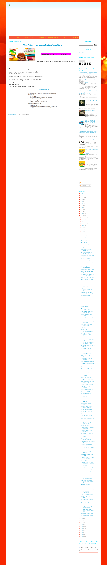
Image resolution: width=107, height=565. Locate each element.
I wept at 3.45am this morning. (88, 240)
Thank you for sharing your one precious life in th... (87, 506)
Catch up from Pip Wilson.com (87, 282)
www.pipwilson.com (42, 89)
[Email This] (22, 114)
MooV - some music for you (87, 384)
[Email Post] (19, 114)
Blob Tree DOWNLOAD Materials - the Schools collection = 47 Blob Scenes (91, 121)
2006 (82, 530)
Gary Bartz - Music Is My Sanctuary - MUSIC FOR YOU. (87, 339)
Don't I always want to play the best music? (87, 312)
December (84, 217)
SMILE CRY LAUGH (85, 391)
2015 (82, 211)
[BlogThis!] (24, 114)
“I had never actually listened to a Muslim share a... (87, 458)
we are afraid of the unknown (87, 469)
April (83, 233)
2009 (82, 524)
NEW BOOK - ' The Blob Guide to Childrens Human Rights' (45, 37)
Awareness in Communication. (88, 473)
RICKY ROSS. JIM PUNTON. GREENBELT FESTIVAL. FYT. (87, 335)
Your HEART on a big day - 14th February (87, 243)
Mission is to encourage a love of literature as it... (87, 309)
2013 (82, 215)
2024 (82, 193)
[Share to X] (25, 114)
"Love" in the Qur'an (85, 299)
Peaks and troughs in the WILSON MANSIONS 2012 (87, 503)
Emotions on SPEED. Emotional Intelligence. (86, 259)
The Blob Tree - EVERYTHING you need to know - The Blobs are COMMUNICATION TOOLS (91, 151)
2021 (82, 199)
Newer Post (12, 122)
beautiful (86, 366)
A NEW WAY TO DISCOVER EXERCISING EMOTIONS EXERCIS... (87, 464)
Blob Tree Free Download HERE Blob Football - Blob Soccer (91, 81)
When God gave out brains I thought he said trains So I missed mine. (91, 102)
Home (43, 122)
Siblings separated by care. (87, 513)
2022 (82, 197)
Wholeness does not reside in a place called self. (88, 303)
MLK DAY (83, 327)
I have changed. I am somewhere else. (85, 266)
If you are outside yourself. (87, 515)
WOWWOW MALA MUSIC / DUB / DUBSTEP (87, 285)
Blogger (66, 561)
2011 (82, 520)
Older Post (72, 122)
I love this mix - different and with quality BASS (87, 275)
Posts (82, 182)
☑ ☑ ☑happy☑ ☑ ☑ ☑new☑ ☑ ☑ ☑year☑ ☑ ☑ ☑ (87, 510)
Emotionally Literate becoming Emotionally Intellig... (87, 364)
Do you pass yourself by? (86, 389)
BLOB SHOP (75, 37)
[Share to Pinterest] (28, 114)
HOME (12, 37)
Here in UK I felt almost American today (86, 325)
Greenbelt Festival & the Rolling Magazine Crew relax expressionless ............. (88, 73)
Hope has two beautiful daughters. (86, 387)
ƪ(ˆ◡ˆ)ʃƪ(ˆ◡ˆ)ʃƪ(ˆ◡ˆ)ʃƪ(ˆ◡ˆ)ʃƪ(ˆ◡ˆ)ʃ (87, 422)
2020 (82, 201)
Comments (83, 185)
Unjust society (84, 329)
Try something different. (86, 409)
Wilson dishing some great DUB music (87, 280)
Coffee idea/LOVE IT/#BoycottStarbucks (86, 477)
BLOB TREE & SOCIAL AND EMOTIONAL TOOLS (87, 343)
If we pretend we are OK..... (87, 411)
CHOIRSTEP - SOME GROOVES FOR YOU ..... (87, 349)
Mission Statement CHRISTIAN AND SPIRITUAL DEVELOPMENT (87, 491)
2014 (82, 213)
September (84, 223)
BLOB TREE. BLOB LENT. (87, 331)
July (83, 227)
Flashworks (56, 561)
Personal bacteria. (85, 264)
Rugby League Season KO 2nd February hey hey (87, 315)
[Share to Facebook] (27, 114)
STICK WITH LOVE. (85, 301)
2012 (82, 518)
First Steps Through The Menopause (86, 416)
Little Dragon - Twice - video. (87, 269)
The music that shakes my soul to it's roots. (87, 445)
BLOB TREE (65, 37)
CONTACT (26, 37)
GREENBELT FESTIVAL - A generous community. (87, 394)
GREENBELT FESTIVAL (86, 372)
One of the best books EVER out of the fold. (87, 448)
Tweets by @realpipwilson (84, 174)
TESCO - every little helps (87, 379)
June (83, 229)
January (84, 239)
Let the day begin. (85, 425)
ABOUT (19, 37)
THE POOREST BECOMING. (87, 494)
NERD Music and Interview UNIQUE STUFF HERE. (87, 407)
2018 (82, 205)
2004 (82, 534)
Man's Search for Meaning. (87, 467)
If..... (82, 413)
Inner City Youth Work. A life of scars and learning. (87, 256)
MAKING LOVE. (84, 488)
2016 (82, 209)
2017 (82, 207)
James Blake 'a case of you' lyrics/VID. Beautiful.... (87, 439)
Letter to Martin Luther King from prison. (87, 321)
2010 (82, 522)
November (84, 219)
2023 (82, 195)
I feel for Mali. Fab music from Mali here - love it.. (87, 293)
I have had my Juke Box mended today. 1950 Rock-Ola (87, 481)
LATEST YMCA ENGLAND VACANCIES (86, 250)
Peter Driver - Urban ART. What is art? (87, 359)
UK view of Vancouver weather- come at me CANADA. (86, 289)
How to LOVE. (84, 460)
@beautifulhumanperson (84, 52)
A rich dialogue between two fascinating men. (87, 382)
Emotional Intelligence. (86, 377)
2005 (82, 532)
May (83, 231)
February (84, 237)
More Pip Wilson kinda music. (87, 475)
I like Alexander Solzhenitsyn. (87, 361)
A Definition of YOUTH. (86, 471)
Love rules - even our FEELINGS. (86, 400)
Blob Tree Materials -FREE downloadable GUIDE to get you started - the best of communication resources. (88, 92)
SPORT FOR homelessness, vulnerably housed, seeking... (87, 435)
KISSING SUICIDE (85, 306)
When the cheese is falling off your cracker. (87, 428)
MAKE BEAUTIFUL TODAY (87, 262)
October (84, 221)
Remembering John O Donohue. (86, 497)
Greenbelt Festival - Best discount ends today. (86, 253)
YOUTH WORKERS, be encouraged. (86, 485)
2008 (82, 526)
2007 (82, 528)
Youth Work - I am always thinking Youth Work (87, 352)
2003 (82, 536)
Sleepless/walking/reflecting (87, 277)
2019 (82, 203)
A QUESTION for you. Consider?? (86, 397)
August (83, 225)
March (83, 235)
